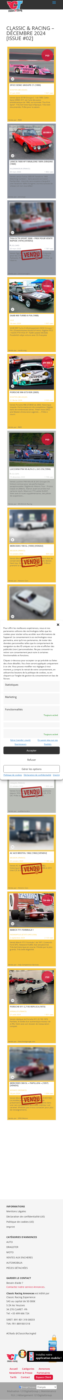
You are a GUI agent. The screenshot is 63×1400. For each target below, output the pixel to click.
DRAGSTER (12, 1247)
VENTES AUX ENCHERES (19, 1257)
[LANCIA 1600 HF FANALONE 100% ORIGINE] (31, 161)
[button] (58, 624)
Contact (25, 1377)
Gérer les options (31, 769)
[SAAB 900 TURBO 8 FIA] (31, 314)
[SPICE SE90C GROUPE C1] (31, 84)
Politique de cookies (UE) (20, 1221)
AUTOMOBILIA (14, 1262)
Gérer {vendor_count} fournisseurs (20, 742)
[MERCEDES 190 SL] (31, 545)
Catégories (28, 1368)
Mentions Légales (16, 1211)
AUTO (9, 1242)
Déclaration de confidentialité (37, 775)
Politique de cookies (13, 775)
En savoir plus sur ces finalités (48, 742)
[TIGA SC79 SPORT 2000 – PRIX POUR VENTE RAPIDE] (31, 237)
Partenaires (43, 1372)
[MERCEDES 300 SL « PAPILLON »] (31, 1082)
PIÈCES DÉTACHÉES (17, 1267)
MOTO (10, 1252)
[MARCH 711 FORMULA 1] (31, 929)
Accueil (14, 1368)
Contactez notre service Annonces (25, 1287)
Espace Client (43, 1377)
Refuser (31, 759)
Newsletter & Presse (20, 1372)
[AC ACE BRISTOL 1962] (31, 852)
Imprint (56, 775)
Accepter (31, 750)
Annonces (44, 1368)
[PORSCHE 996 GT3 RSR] (31, 391)
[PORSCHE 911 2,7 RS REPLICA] (31, 1005)
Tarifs (13, 1377)
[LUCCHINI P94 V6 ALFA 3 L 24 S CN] (31, 468)
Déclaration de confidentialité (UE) (25, 1216)
